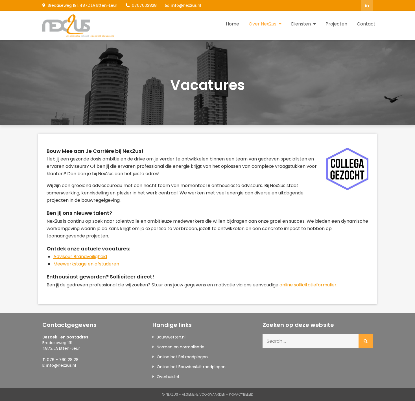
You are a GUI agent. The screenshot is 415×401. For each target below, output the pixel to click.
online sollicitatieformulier (308, 285)
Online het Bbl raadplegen (182, 357)
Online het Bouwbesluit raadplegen (191, 367)
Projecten (336, 24)
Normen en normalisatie (180, 347)
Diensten (301, 24)
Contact (366, 24)
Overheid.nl (168, 376)
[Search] (366, 341)
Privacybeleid (241, 394)
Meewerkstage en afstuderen (86, 264)
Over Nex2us (262, 24)
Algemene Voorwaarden (203, 394)
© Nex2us (170, 394)
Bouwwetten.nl (171, 337)
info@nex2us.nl (186, 5)
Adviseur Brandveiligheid (80, 256)
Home (232, 24)
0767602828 (144, 5)
